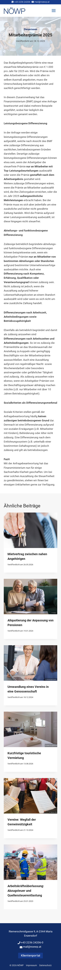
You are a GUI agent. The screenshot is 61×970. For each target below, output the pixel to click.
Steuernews (30, 29)
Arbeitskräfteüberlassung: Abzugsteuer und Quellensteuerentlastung (26, 890)
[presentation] (30, 530)
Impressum (31, 965)
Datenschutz (45, 965)
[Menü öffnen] (53, 10)
